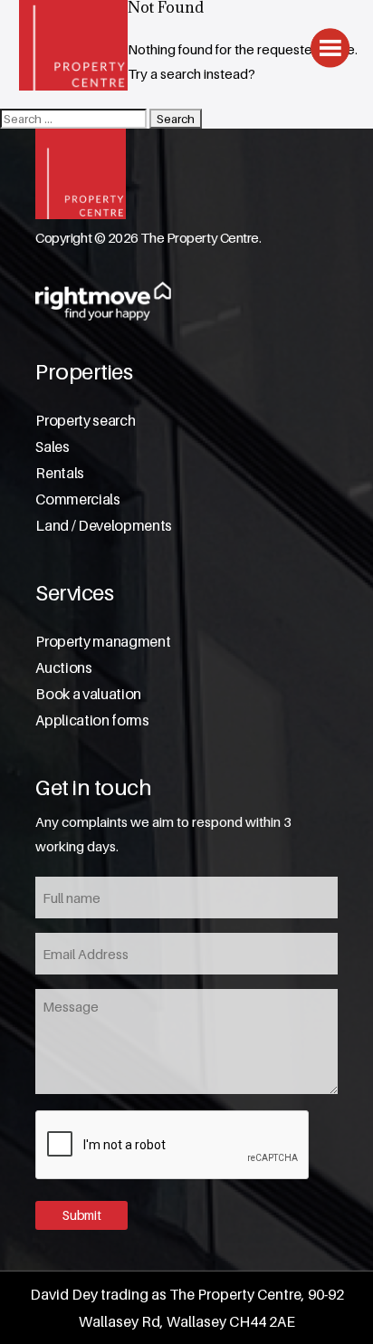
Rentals (59, 473)
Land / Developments (103, 525)
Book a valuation (88, 694)
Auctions (63, 668)
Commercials (77, 499)
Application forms (92, 720)
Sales (52, 447)
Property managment (102, 641)
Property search (85, 420)
